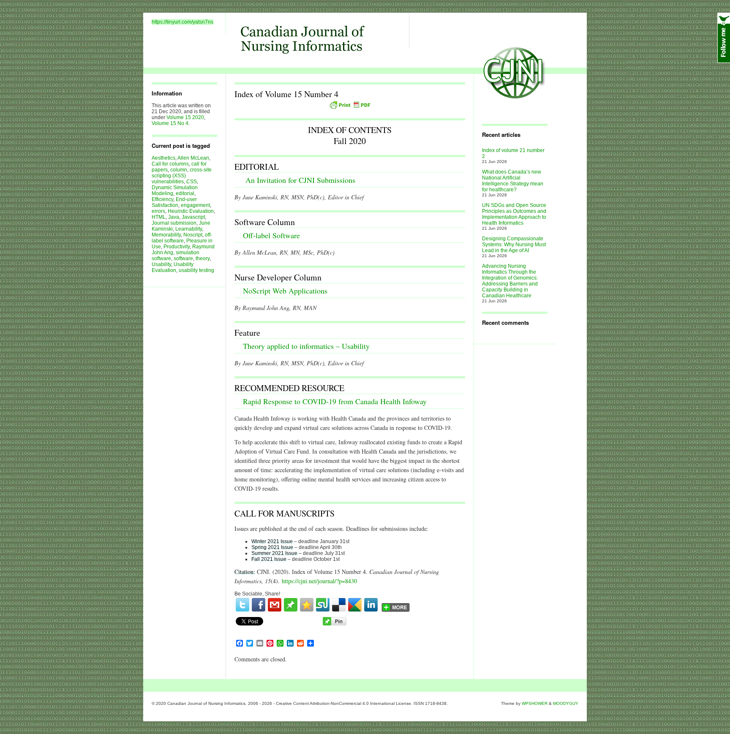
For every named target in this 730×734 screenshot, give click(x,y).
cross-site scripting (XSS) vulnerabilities (182, 176)
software (183, 258)
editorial (185, 193)
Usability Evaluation (172, 267)
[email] (274, 605)
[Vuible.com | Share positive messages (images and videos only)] (290, 610)
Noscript (192, 235)
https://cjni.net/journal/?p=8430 (319, 581)
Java (173, 217)
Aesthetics (163, 158)
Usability (161, 264)
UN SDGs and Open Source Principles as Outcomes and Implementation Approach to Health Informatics (514, 214)
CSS (191, 182)
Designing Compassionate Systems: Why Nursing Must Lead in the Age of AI (514, 244)
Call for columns (170, 164)
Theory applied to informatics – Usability (306, 346)
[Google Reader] (355, 605)
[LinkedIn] (371, 605)
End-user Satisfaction (174, 202)
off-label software (182, 238)
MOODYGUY (565, 703)
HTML (159, 217)
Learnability (188, 229)
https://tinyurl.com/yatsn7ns (182, 22)
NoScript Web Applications (285, 290)
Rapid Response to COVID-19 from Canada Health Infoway (335, 401)
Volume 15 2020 (185, 117)
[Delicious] (339, 605)
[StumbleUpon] (323, 605)
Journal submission (174, 223)
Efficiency (162, 199)
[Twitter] (242, 605)
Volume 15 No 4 (170, 123)
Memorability (166, 235)
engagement (195, 205)
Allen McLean (193, 158)
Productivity (176, 247)
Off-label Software (271, 235)
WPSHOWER (535, 703)
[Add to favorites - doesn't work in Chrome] (306, 605)
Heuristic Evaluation (191, 211)
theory (203, 258)
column (178, 170)
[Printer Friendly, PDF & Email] (349, 105)
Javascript (193, 217)
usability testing (196, 270)
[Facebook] (258, 605)
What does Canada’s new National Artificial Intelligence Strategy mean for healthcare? (512, 181)
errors (158, 211)
